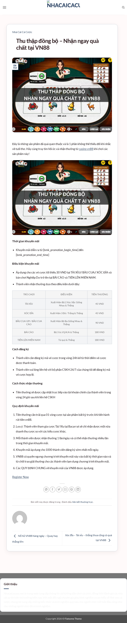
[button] (4, 7)
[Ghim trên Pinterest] (72, 489)
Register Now (20, 477)
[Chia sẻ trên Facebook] (52, 489)
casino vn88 (86, 149)
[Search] (123, 7)
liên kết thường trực (82, 501)
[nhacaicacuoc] (63, 7)
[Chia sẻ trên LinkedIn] (78, 489)
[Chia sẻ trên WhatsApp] (46, 489)
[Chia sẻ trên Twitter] (59, 489)
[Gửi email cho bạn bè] (65, 489)
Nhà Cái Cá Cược (22, 32)
